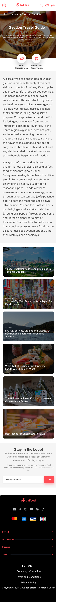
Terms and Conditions (28, 576)
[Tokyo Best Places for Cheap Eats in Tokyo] (28, 437)
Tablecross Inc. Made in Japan (40, 587)
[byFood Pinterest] (37, 509)
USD (29, 566)
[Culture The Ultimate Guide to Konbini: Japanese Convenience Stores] (28, 405)
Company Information (29, 571)
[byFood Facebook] (14, 509)
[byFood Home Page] (23, 5)
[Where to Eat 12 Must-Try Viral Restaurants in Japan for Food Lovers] (28, 308)
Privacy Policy (28, 582)
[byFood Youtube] (31, 509)
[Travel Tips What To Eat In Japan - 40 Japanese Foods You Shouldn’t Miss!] (28, 373)
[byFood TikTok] (42, 509)
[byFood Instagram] (25, 509)
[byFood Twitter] (20, 509)
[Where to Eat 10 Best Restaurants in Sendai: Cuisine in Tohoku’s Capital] (28, 276)
